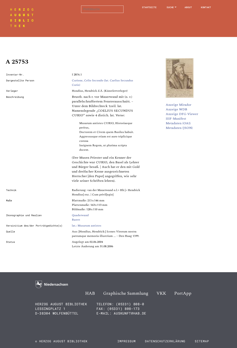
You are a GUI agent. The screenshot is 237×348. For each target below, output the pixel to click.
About (188, 7)
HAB (90, 293)
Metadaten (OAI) (178, 123)
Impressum (126, 341)
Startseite (149, 7)
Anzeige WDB (176, 109)
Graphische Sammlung (125, 293)
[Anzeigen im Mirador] (179, 97)
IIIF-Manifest (176, 118)
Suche (170, 7)
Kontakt (206, 7)
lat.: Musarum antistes (86, 225)
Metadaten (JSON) (179, 127)
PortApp (182, 293)
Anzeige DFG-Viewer (182, 114)
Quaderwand (80, 215)
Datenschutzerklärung (165, 341)
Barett (76, 219)
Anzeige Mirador (178, 104)
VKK (161, 293)
